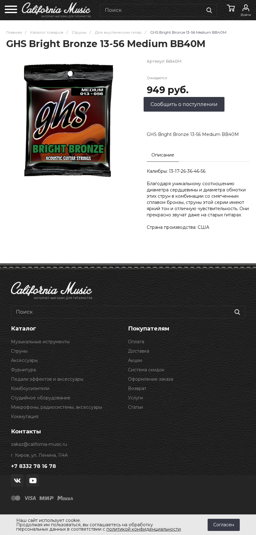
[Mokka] (65, 497)
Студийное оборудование (41, 398)
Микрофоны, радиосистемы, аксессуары (56, 407)
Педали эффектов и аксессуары (47, 379)
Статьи (135, 407)
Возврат (137, 388)
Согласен (223, 525)
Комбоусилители (30, 388)
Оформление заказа (150, 379)
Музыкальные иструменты (40, 342)
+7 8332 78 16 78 (33, 466)
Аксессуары (24, 360)
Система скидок (146, 370)
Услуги (135, 398)
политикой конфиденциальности (143, 529)
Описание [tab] (162, 155)
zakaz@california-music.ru (39, 444)
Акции (135, 360)
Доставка (138, 351)
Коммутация (24, 416)
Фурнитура (23, 370)
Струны (19, 351)
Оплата (136, 342)
